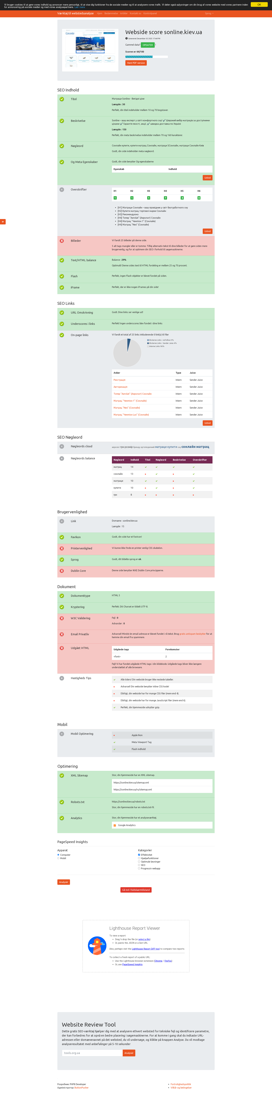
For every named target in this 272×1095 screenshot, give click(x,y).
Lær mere (80, 7)
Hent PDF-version (136, 63)
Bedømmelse (111, 13)
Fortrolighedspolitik (181, 1084)
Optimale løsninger (150, 861)
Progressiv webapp (150, 868)
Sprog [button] (208, 13)
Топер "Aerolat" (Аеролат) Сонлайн (133, 393)
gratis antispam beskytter (192, 634)
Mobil (63, 858)
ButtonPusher (82, 1087)
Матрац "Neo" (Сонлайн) (127, 407)
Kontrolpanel (150, 13)
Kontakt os (135, 13)
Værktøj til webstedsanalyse (75, 13)
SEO (143, 865)
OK (259, 4)
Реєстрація (119, 380)
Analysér (63, 882)
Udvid (208, 177)
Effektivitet (146, 855)
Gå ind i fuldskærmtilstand (136, 890)
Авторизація (120, 387)
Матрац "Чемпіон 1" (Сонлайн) (130, 400)
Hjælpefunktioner (150, 858)
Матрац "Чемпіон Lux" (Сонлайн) (131, 414)
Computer (65, 855)
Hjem (99, 13)
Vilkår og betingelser (181, 1087)
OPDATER (148, 45)
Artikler (124, 13)
